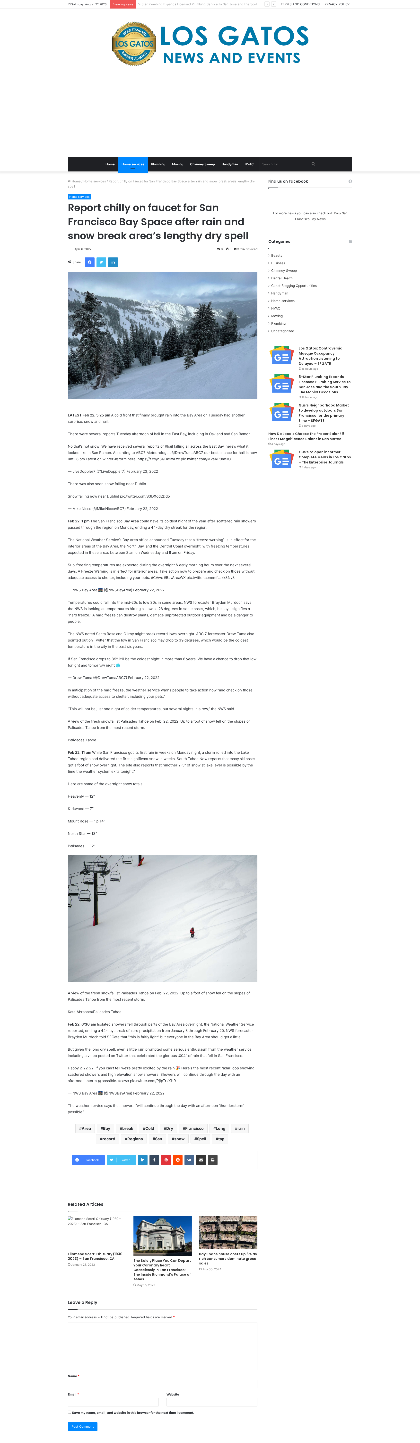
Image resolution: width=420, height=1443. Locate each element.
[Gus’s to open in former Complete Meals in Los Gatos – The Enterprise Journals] (281, 459)
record (108, 1138)
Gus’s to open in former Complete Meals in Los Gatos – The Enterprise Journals (325, 457)
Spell (201, 1138)
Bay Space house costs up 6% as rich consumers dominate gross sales (228, 1259)
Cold (149, 1128)
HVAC (249, 164)
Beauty (276, 255)
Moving (177, 164)
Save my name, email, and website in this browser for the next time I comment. (133, 1413)
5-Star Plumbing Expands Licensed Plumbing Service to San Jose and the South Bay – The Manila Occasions (325, 384)
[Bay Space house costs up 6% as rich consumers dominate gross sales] (228, 1232)
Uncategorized (282, 331)
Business (278, 263)
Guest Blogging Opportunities (294, 286)
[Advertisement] (210, 113)
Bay (106, 1128)
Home (110, 164)
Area (86, 1128)
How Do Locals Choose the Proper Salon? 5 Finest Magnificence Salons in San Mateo (306, 436)
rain (241, 1128)
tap (221, 1138)
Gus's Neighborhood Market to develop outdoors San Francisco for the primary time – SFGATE (210, 4)
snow (179, 1138)
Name (73, 1376)
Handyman (230, 164)
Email (73, 1394)
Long (220, 1128)
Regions (135, 1138)
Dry (169, 1128)
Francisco (194, 1128)
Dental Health (282, 278)
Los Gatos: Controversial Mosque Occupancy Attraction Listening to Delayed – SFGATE (321, 356)
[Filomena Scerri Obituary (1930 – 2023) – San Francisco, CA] (97, 1232)
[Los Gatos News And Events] (210, 44)
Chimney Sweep (202, 164)
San (158, 1138)
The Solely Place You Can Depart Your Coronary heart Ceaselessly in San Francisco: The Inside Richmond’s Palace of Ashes (162, 1270)
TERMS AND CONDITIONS (300, 4)
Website (172, 1394)
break (127, 1128)
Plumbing (158, 164)
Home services (133, 164)
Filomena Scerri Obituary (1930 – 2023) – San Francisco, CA (97, 1256)
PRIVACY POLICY (337, 4)
